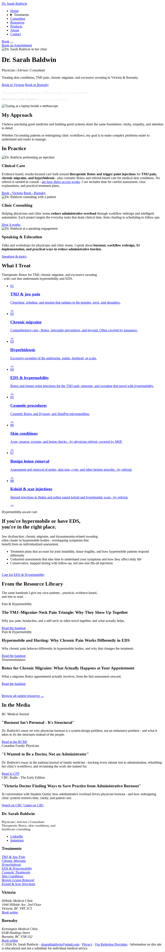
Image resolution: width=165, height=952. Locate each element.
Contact (15, 34)
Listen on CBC (33, 805)
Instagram (17, 840)
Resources (17, 22)
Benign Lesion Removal (18, 880)
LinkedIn (16, 836)
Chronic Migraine (14, 861)
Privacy (87, 944)
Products (16, 26)
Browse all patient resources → (23, 696)
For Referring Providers (111, 944)
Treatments (21, 15)
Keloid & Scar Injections (18, 884)
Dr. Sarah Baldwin (14, 3)
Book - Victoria (12, 193)
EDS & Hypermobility (17, 868)
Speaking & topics (14, 256)
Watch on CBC (12, 805)
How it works (11, 224)
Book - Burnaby (35, 193)
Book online (10, 912)
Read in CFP (10, 773)
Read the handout (14, 628)
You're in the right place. (52, 99)
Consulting (17, 18)
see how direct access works (61, 182)
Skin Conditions (12, 876)
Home (14, 11)
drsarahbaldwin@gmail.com (60, 944)
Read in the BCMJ (14, 742)
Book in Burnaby (37, 85)
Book (5, 41)
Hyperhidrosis (11, 864)
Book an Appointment (17, 45)
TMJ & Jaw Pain (13, 857)
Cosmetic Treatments (16, 872)
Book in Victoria (13, 85)
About (14, 30)
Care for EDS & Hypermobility (23, 575)
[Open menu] (12, 42)
